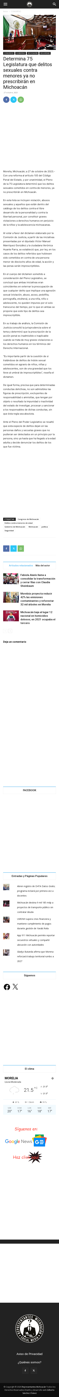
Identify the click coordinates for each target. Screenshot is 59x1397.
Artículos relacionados (21, 565)
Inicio (5, 11)
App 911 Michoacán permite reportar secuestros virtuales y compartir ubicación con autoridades (36, 940)
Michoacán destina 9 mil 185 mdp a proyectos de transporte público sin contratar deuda (35, 907)
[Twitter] (13, 100)
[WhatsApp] (21, 100)
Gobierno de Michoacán (15, 527)
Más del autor (43, 565)
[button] (5, 4)
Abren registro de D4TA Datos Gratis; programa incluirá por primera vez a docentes (36, 891)
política (45, 527)
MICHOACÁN (33, 53)
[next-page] (10, 631)
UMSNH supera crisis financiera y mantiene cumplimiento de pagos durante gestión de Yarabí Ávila (34, 923)
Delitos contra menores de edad (19, 523)
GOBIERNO (20, 53)
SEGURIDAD (45, 53)
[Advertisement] (29, 136)
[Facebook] (6, 100)
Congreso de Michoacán (28, 519)
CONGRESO (16, 11)
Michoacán (33, 527)
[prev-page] (5, 631)
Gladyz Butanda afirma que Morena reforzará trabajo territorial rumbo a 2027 (35, 956)
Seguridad (9, 530)
